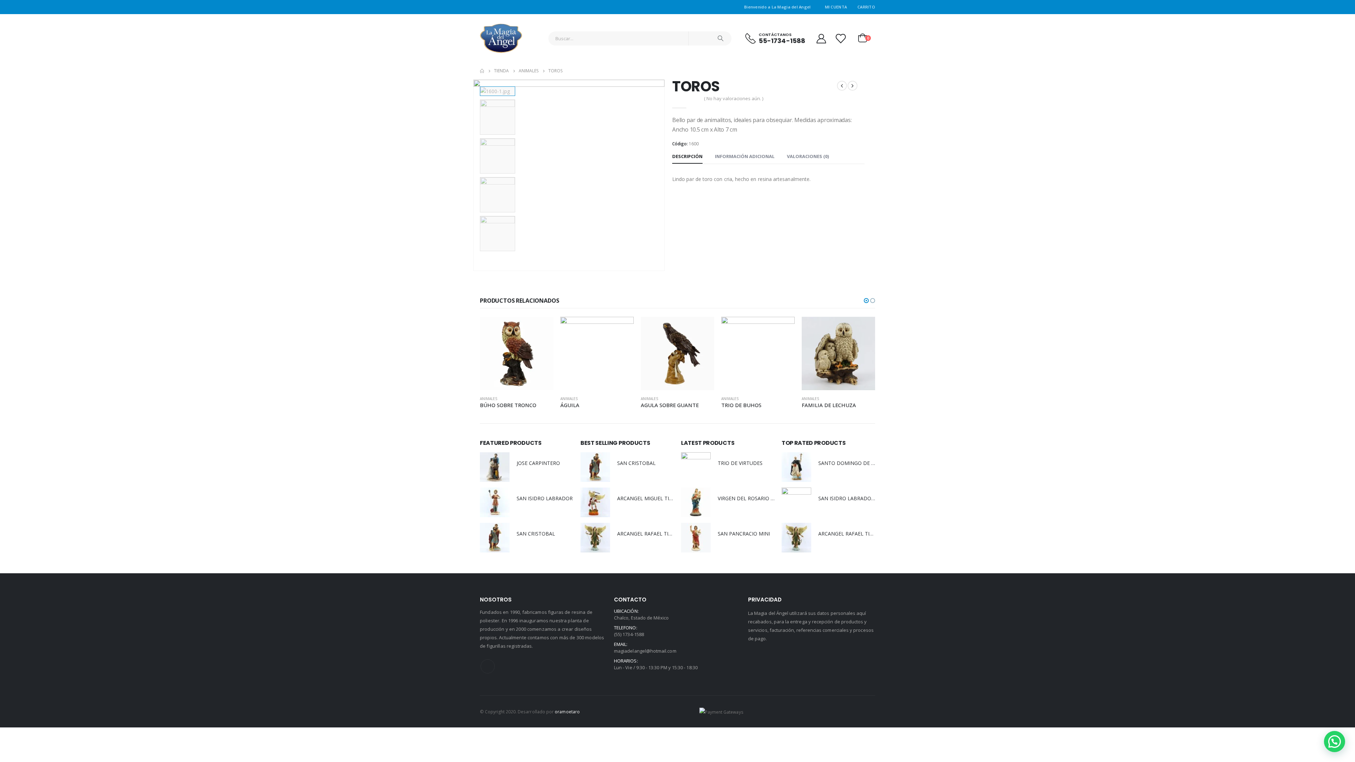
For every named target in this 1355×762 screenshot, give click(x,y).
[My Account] (821, 38)
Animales (488, 398)
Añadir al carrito (541, 328)
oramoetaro (567, 711)
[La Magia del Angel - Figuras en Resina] (501, 38)
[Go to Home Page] (482, 71)
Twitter (488, 666)
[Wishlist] (840, 38)
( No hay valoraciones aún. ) (733, 98)
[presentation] (474, 175)
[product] (516, 353)
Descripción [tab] (687, 156)
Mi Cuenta (836, 7)
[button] (866, 300)
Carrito (866, 7)
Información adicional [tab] (745, 156)
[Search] (720, 38)
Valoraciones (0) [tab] (808, 156)
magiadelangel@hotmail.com (645, 651)
